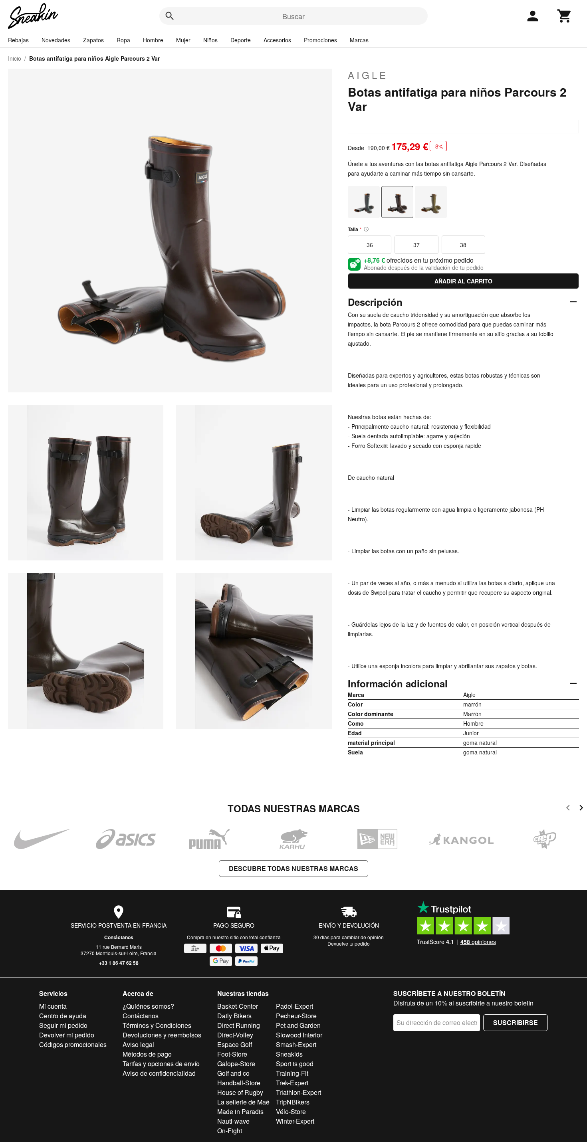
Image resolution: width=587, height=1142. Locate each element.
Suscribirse (515, 1022)
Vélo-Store (291, 1111)
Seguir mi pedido (63, 1025)
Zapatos (93, 40)
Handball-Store (238, 1082)
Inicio (14, 58)
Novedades (56, 40)
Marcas (359, 40)
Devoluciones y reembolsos (162, 1034)
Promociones (320, 40)
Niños (210, 40)
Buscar (293, 16)
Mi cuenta (53, 1006)
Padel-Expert (294, 1006)
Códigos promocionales (73, 1044)
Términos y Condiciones (157, 1025)
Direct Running (238, 1025)
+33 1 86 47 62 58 (119, 962)
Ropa (123, 40)
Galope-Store (236, 1063)
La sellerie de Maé (243, 1101)
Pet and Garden (298, 1025)
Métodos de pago (147, 1054)
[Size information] (366, 229)
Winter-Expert (295, 1121)
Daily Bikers (234, 1015)
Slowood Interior (299, 1034)
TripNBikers (292, 1101)
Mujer (183, 40)
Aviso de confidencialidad (159, 1073)
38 (463, 245)
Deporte (240, 40)
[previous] (568, 809)
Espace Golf (234, 1044)
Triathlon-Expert (298, 1092)
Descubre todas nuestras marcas (293, 868)
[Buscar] (169, 16)
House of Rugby (240, 1092)
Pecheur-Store (296, 1015)
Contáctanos (118, 937)
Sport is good (294, 1063)
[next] (581, 809)
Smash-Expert (296, 1044)
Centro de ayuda (62, 1015)
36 (370, 245)
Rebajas (18, 40)
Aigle (368, 75)
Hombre (153, 40)
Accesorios (277, 40)
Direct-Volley (235, 1034)
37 (416, 245)
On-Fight (229, 1130)
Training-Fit (292, 1073)
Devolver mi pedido (66, 1034)
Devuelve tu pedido (348, 943)
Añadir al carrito (463, 281)
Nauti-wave (233, 1121)
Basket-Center (237, 1006)
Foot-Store (232, 1054)
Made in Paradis (240, 1111)
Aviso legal (138, 1044)
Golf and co (233, 1073)
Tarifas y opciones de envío (161, 1063)
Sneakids (289, 1054)
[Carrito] (565, 16)
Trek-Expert (292, 1082)
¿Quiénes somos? (148, 1006)
